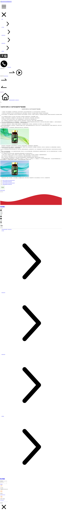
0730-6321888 (9, 67)
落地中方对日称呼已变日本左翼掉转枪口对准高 (9, 180)
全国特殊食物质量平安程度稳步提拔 (7, 181)
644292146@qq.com (2, 494)
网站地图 (9, 501)
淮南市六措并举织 (2, 190)
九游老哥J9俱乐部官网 (4, 229)
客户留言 (2, 478)
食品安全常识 (9, 229)
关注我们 (2, 206)
